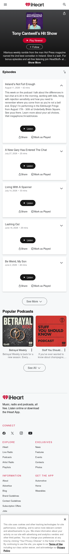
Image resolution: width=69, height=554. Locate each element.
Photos (38, 467)
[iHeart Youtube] (30, 433)
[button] (28, 129)
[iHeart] (34, 5)
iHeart (5, 447)
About (5, 480)
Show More (34, 62)
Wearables (40, 490)
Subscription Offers (12, 505)
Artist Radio (8, 462)
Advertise (7, 485)
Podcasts (7, 457)
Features (39, 452)
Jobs (5, 510)
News (38, 447)
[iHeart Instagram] (21, 433)
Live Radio (8, 452)
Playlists (7, 467)
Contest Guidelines (12, 500)
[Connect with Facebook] (4, 433)
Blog (5, 490)
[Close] (65, 519)
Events (38, 457)
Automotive (40, 480)
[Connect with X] (12, 433)
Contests (39, 462)
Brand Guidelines (11, 495)
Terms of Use (56, 544)
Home (38, 485)
